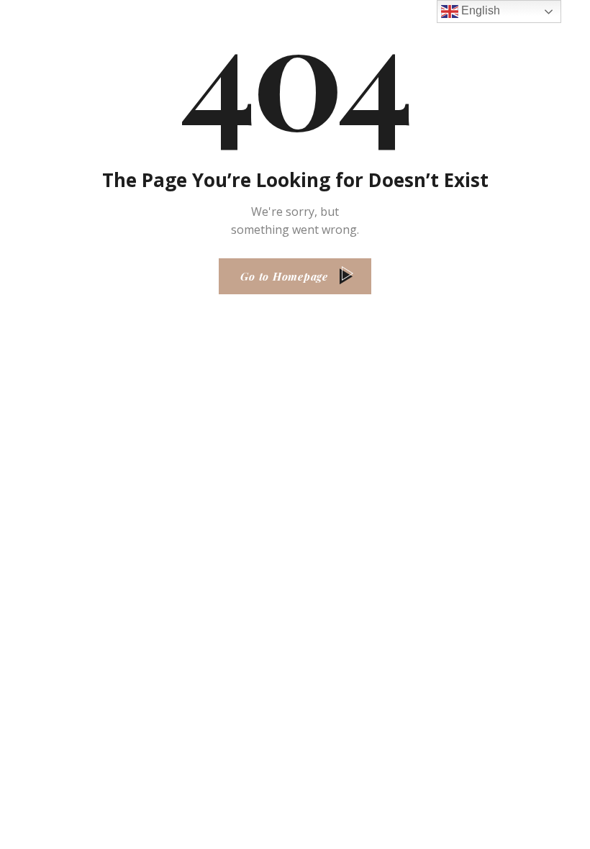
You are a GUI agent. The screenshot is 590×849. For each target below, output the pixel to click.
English (479, 10)
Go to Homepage (284, 276)
